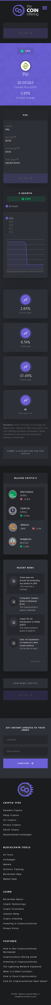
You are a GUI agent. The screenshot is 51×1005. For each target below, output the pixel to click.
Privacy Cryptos (12, 825)
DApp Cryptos (11, 815)
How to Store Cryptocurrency (20, 976)
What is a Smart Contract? (18, 971)
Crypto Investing (12, 918)
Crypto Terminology (14, 904)
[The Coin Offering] (25, 790)
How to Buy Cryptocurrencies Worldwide (20, 950)
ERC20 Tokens (11, 829)
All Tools (8, 854)
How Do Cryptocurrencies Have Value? (25, 981)
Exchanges (9, 859)
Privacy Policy (11, 928)
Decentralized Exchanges (17, 834)
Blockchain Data (12, 874)
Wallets (7, 864)
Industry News (11, 914)
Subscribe (24, 763)
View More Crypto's (25, 683)
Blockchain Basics (13, 899)
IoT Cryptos (9, 820)
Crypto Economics (13, 909)
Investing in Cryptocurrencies (20, 923)
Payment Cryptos (12, 810)
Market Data (10, 879)
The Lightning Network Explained (22, 966)
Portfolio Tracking (13, 869)
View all (36, 661)
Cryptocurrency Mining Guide (20, 957)
